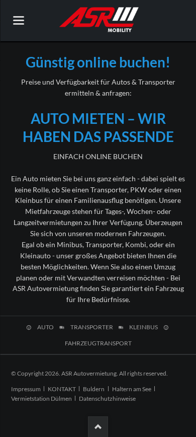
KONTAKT (62, 389)
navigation (19, 20)
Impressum (26, 389)
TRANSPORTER (91, 327)
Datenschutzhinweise (107, 398)
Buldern (94, 389)
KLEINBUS (143, 327)
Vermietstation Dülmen (41, 398)
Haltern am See (131, 389)
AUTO (45, 327)
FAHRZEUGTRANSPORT (98, 343)
